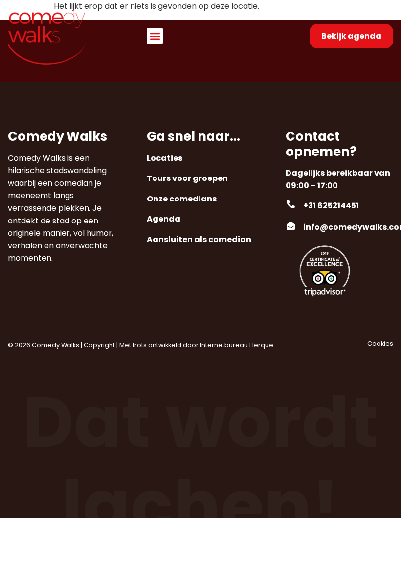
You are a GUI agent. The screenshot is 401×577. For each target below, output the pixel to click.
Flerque (261, 345)
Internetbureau (224, 345)
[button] (155, 36)
